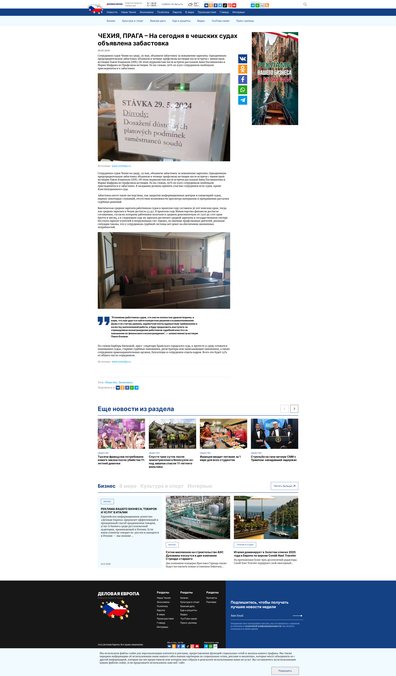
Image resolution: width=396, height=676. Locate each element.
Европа (177, 12)
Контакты (211, 597)
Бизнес (111, 20)
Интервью (238, 12)
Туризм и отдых (245, 545)
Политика (163, 12)
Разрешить (285, 670)
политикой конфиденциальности (263, 626)
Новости (112, 12)
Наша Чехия (128, 12)
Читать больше (283, 485)
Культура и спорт (132, 20)
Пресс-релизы (245, 20)
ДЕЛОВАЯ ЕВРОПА (118, 593)
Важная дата (158, 20)
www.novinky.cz (121, 166)
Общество (111, 382)
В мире (189, 12)
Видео (201, 20)
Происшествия (207, 12)
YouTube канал (220, 20)
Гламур (224, 12)
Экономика (146, 12)
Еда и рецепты (181, 20)
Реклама (211, 602)
